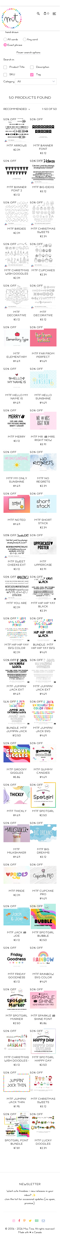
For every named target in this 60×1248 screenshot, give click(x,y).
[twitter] (31, 1221)
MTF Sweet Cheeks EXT (17, 563)
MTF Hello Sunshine (43, 397)
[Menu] (54, 13)
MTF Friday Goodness (17, 975)
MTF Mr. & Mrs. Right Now (43, 438)
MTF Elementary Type (17, 357)
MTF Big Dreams (43, 851)
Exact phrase (15, 45)
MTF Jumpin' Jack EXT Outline (43, 689)
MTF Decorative (16, 313)
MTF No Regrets (43, 480)
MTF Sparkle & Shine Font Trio (43, 1019)
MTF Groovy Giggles (17, 771)
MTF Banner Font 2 (16, 189)
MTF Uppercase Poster (43, 564)
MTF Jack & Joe (16, 934)
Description (42, 67)
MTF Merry (17, 437)
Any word (32, 39)
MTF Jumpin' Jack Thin (17, 1100)
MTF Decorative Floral (43, 315)
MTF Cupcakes (43, 270)
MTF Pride (17, 891)
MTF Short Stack (43, 521)
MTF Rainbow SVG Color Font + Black (43, 977)
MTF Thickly (17, 811)
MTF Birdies (17, 229)
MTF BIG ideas (43, 187)
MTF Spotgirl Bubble (43, 934)
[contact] (45, 1221)
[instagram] (15, 1221)
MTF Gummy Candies (43, 771)
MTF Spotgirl (43, 811)
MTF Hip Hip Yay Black (43, 605)
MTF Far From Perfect (43, 355)
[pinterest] (25, 1221)
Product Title (17, 67)
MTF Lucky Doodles (43, 1142)
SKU (12, 74)
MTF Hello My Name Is (17, 397)
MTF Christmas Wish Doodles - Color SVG (16, 1060)
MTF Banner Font (43, 147)
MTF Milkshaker (16, 851)
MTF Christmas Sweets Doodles (43, 232)
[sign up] (38, 1221)
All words (13, 39)
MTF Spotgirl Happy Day (43, 1059)
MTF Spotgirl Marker (17, 1017)
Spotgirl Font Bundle (17, 1142)
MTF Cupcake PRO (43, 892)
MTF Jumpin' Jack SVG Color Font (43, 731)
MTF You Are (17, 603)
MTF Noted (17, 520)
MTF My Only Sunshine (16, 480)
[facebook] (20, 1221)
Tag (38, 74)
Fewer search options (28, 52)
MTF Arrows (17, 146)
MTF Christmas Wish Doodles (16, 272)
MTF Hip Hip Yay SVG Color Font (17, 648)
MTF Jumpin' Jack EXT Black (17, 689)
